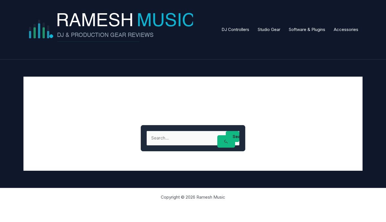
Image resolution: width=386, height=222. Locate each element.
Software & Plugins (307, 29)
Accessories (346, 29)
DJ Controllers (235, 29)
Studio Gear (269, 29)
